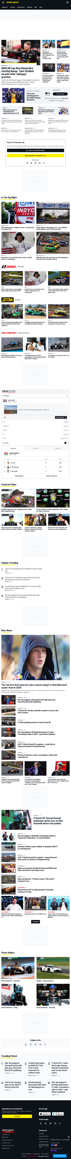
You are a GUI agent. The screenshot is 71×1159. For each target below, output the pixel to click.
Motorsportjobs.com (7, 1140)
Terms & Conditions (26, 1154)
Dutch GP (11, 400)
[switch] (66, 443)
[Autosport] (9, 332)
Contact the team (43, 1139)
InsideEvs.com (6, 1134)
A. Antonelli (13, 471)
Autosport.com (6, 1142)
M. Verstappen (14, 467)
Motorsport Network (32, 1156)
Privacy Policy (44, 1154)
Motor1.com (5, 1137)
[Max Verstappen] (8, 467)
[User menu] (67, 2)
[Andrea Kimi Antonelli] (8, 471)
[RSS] (43, 163)
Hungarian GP (14, 453)
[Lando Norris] (8, 462)
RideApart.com (6, 1148)
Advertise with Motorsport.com (47, 1136)
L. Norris (12, 463)
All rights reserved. (43, 1156)
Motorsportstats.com (8, 1145)
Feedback (41, 1133)
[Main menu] (3, 2)
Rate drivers (19, 476)
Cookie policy (36, 1154)
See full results (51, 476)
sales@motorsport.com (45, 1141)
